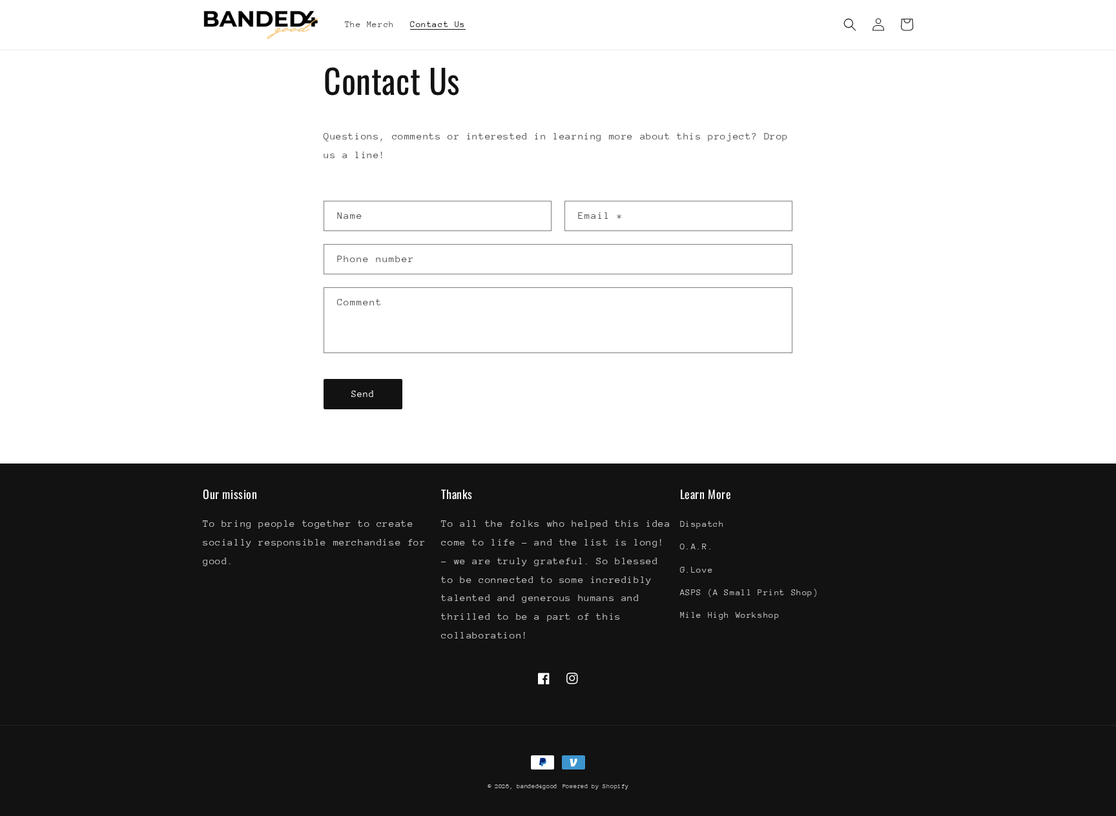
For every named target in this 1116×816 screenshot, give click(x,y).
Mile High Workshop (730, 615)
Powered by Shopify (596, 786)
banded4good (537, 786)
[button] (850, 24)
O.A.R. (697, 546)
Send (363, 394)
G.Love (697, 570)
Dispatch (702, 524)
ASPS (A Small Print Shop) (749, 592)
